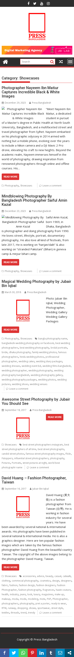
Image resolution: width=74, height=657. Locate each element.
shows (32, 608)
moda (15, 599)
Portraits (16, 462)
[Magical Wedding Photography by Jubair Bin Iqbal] (23, 298)
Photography (12, 185)
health (5, 594)
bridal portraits (59, 347)
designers (66, 580)
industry (14, 594)
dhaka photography (20, 352)
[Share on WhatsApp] (23, 653)
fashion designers (45, 585)
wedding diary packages (49, 361)
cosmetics (45, 580)
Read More (10, 176)
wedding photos (47, 379)
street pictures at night (35, 462)
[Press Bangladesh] (5, 61)
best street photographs (51, 449)
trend (24, 612)
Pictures (6, 462)
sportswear (43, 608)
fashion (13, 585)
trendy (31, 612)
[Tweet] (14, 653)
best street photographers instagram (43, 444)
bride (5, 352)
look (29, 594)
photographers (10, 603)
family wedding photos (44, 352)
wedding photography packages (19, 379)
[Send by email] (60, 653)
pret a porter (42, 603)
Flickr (68, 453)
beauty (49, 576)
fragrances (48, 589)
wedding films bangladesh (57, 366)
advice (40, 576)
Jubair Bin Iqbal (40, 488)
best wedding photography (34, 347)
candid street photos (13, 453)
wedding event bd (31, 366)
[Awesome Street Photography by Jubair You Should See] (23, 416)
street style (57, 608)
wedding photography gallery (47, 375)
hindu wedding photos (32, 356)
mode (23, 599)
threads (15, 612)
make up (59, 594)
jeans (23, 594)
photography (57, 458)
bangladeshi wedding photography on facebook (28, 343)
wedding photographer (14, 370)
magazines (47, 594)
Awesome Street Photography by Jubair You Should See (36, 401)
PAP (49, 599)
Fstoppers (7, 458)
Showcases (26, 185)
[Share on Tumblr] (51, 653)
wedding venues (38, 384)
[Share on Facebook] (4, 653)
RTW (4, 608)
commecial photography (25, 580)
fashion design (27, 585)
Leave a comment (52, 185)
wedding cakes (27, 361)
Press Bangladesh (41, 102)
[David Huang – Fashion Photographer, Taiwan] (23, 495)
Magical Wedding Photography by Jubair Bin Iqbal (36, 283)
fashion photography (29, 589)
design (55, 580)
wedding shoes (20, 384)
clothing (6, 580)
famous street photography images (45, 453)
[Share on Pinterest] (32, 653)
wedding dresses (11, 366)
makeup (6, 599)
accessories (29, 576)
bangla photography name (52, 338)
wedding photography (40, 370)
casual (57, 576)
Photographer (60, 599)
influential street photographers (31, 458)
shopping (22, 608)
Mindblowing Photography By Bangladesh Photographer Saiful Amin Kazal (34, 200)
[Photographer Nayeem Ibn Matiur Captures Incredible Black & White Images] (23, 109)
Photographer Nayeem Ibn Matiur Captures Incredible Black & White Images (31, 92)
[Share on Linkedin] (41, 653)
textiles (5, 612)
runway (12, 608)
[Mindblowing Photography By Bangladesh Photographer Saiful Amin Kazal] (23, 217)
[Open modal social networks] (69, 653)
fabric (5, 585)
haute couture (63, 589)
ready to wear (58, 603)
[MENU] (70, 61)
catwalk (67, 576)
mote (42, 599)
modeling (33, 599)
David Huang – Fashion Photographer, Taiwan (34, 480)
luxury (37, 594)
